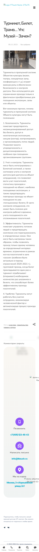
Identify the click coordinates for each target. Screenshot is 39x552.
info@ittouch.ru (19, 458)
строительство (22, 325)
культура (12, 325)
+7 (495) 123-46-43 (19, 434)
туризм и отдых (10, 327)
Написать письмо (19, 452)
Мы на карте (19, 476)
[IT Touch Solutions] (18, 7)
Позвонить (19, 428)
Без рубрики (25, 44)
